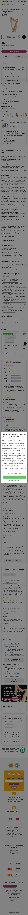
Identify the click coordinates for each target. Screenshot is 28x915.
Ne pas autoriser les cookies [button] (14, 473)
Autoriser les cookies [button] (14, 477)
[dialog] (14, 457)
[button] (14, 480)
